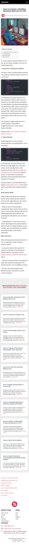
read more (20, 307)
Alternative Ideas (6, 55)
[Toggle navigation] (27, 2)
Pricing (3, 515)
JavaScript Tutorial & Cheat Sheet (9, 478)
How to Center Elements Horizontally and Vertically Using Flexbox (14, 457)
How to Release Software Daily (9, 488)
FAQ (17, 513)
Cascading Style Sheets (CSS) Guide (15, 286)
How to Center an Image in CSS (13, 314)
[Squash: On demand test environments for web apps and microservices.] (4, 2)
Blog (2, 517)
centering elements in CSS (12, 185)
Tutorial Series (5, 521)
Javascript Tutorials (6, 483)
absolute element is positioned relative (12, 254)
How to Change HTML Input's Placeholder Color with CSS (13, 349)
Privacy (23, 541)
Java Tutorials (4, 490)
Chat (17, 519)
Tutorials (3, 519)
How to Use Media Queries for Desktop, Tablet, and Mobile (13, 403)
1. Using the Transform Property (10, 52)
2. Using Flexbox (6, 53)
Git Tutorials (4, 495)
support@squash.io (9, 526)
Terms (19, 541)
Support (18, 517)
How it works (4, 513)
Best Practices (6, 56)
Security (14, 541)
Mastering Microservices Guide (9, 480)
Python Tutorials (5, 485)
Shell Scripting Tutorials (7, 493)
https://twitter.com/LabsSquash (12, 528)
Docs (17, 515)
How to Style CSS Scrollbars (12, 440)
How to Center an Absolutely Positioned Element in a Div (13, 422)
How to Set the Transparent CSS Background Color (14, 298)
